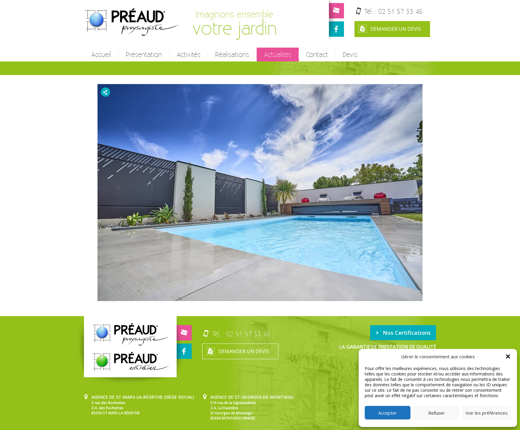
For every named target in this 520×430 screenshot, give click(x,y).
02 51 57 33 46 (400, 11)
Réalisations (232, 54)
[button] (508, 356)
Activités (188, 54)
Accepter (387, 413)
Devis (350, 54)
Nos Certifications (407, 332)
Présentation (144, 54)
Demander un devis (395, 29)
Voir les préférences (487, 413)
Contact (317, 54)
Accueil (101, 54)
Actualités (277, 54)
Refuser (436, 413)
